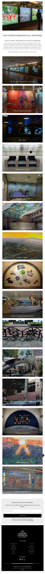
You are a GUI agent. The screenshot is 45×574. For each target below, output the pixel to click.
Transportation (13, 543)
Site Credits (22, 569)
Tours (31, 545)
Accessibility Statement (26, 566)
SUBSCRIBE (31, 551)
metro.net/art (13, 51)
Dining (13, 545)
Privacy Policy (31, 520)
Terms (21, 566)
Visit (13, 551)
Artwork (13, 553)
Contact (31, 553)
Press (31, 548)
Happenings (13, 548)
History (31, 543)
